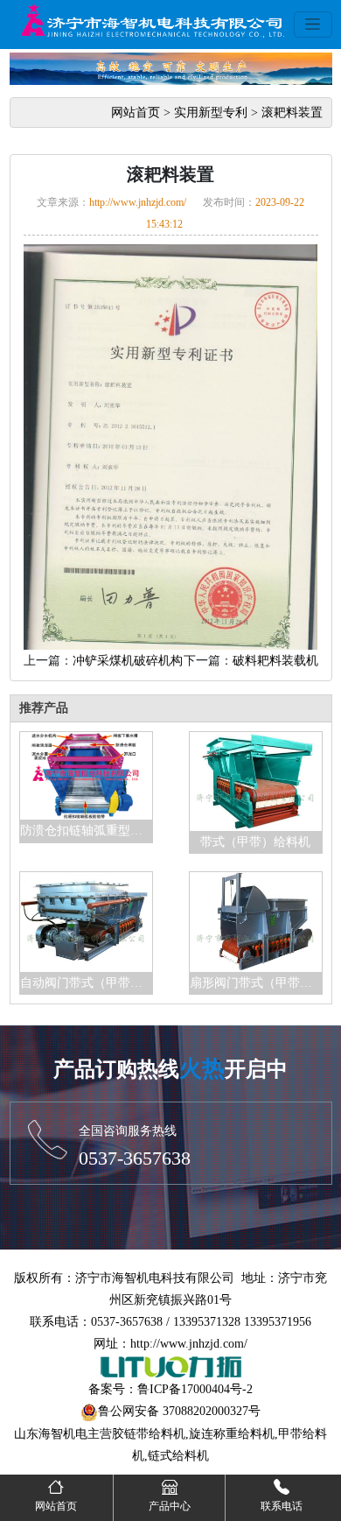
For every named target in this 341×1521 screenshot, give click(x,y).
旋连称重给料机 (232, 1433)
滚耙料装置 (292, 112)
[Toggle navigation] (313, 24)
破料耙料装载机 (275, 660)
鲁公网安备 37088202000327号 (179, 1411)
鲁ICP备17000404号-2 (195, 1389)
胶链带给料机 (148, 1433)
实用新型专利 (210, 112)
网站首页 (135, 112)
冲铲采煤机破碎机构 (128, 660)
